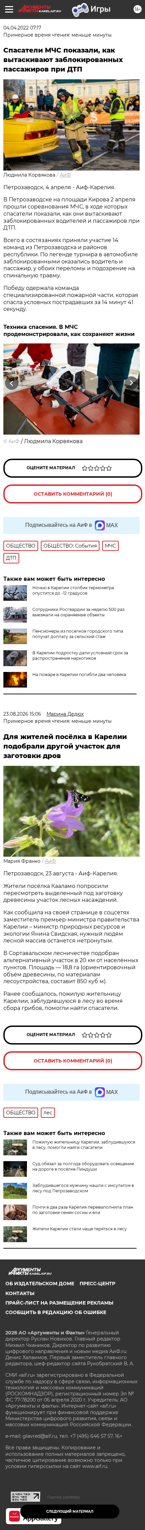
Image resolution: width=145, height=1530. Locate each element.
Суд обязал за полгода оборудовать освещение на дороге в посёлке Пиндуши (83, 1166)
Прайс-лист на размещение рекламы (59, 1303)
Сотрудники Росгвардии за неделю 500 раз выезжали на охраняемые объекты (78, 612)
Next (131, 382)
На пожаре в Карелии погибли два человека (79, 674)
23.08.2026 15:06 (22, 714)
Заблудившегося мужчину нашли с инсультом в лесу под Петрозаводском (83, 1188)
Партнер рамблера (64, 1497)
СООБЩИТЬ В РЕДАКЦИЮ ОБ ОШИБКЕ (55, 1312)
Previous (10, 382)
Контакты (19, 1293)
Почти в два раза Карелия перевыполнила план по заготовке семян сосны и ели (82, 1210)
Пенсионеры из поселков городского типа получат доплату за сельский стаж (77, 634)
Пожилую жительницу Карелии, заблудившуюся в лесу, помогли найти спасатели (83, 1144)
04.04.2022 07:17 (22, 28)
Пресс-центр (97, 1283)
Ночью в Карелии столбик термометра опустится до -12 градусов (73, 590)
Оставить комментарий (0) (73, 494)
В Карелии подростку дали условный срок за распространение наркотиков (80, 655)
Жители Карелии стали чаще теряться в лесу (79, 1228)
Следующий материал (69, 1511)
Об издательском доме (39, 1283)
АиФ (65, 175)
